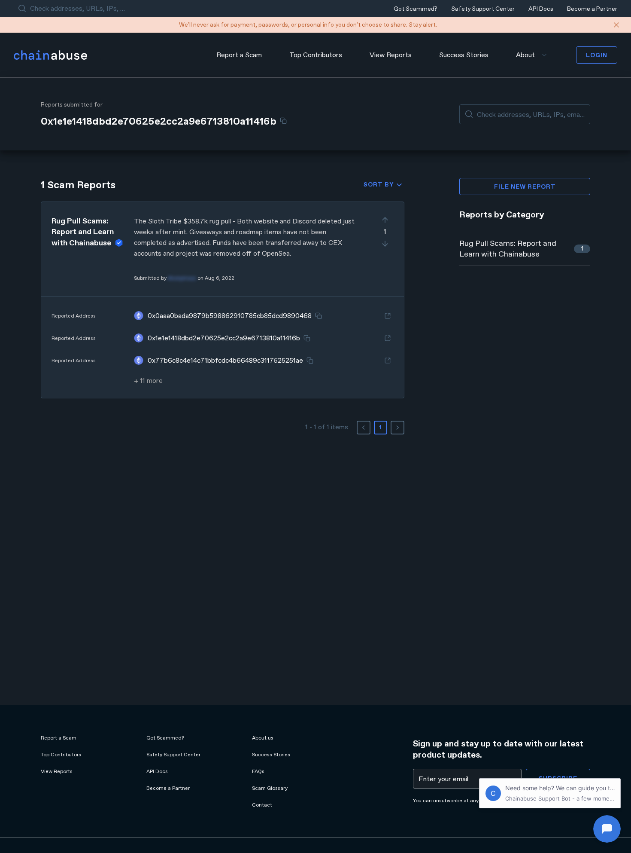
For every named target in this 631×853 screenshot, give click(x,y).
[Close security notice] (616, 25)
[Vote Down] (385, 243)
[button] (222, 299)
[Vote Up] (385, 220)
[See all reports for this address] (387, 315)
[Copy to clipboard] (283, 121)
